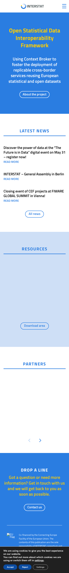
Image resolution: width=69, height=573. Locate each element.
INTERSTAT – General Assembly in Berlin (34, 174)
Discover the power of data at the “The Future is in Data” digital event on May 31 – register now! (34, 152)
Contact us (34, 507)
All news (34, 213)
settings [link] (39, 560)
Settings (40, 567)
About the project (34, 94)
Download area (34, 325)
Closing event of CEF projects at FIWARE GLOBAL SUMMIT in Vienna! (34, 193)
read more (11, 162)
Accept (10, 567)
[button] (29, 440)
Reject (25, 567)
